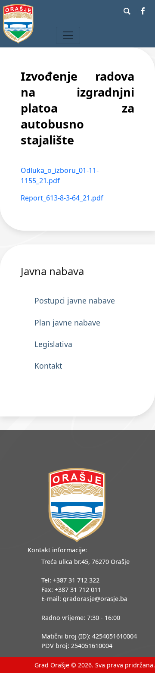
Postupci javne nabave (74, 300)
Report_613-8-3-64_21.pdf (62, 198)
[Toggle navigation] (68, 35)
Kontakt (48, 365)
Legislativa (53, 344)
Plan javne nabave (67, 322)
